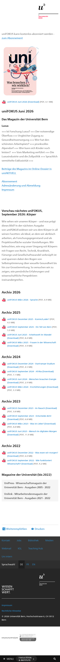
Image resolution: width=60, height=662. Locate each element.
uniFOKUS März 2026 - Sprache (29, 299)
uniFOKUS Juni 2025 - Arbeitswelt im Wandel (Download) (29, 336)
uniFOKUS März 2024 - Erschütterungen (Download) (32, 388)
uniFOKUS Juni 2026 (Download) (30, 101)
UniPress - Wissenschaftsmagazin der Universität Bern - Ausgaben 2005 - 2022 (27, 485)
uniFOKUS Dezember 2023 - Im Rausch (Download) (32, 410)
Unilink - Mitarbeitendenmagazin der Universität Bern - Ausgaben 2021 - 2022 (27, 496)
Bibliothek (33, 540)
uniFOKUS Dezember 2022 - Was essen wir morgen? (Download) (32, 454)
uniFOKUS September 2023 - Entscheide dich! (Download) (29, 417)
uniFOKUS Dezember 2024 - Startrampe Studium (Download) (31, 365)
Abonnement (9, 181)
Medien (49, 540)
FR (27, 564)
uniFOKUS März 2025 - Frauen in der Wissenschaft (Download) (31, 344)
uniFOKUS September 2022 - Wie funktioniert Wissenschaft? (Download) (29, 462)
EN (33, 564)
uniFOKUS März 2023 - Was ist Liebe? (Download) (31, 425)
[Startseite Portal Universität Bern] (48, 10)
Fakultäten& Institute (25, 658)
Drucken (40, 528)
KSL (20, 548)
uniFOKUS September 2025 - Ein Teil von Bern (32, 328)
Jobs (19, 540)
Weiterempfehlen (16, 528)
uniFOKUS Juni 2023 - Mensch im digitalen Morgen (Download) (32, 433)
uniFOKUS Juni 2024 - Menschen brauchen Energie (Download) (31, 381)
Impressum (8, 189)
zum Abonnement (12, 38)
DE (21, 564)
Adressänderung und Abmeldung (21, 185)
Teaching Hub (35, 548)
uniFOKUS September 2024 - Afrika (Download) (30, 373)
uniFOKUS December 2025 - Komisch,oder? (31, 321)
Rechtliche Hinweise (11, 610)
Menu (10, 658)
